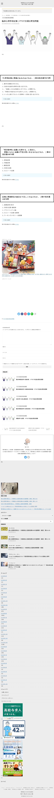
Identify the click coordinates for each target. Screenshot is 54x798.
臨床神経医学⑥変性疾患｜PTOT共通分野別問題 (30, 409)
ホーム (3, 787)
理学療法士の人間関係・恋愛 (18, 789)
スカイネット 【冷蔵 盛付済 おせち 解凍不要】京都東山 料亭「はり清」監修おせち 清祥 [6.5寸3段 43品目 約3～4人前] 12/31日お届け (27, 275)
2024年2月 (4, 630)
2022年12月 (4, 684)
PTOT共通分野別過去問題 (8, 318)
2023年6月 (4, 659)
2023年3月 (4, 671)
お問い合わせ (5, 692)
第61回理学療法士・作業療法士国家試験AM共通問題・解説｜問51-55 (19, 501)
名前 (4, 346)
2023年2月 (4, 676)
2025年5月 (4, 592)
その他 (48, 789)
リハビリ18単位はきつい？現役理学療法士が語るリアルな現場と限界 (19, 506)
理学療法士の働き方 (29, 789)
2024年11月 (4, 601)
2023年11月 (4, 638)
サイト (4, 358)
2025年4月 (4, 597)
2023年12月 (4, 634)
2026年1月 (4, 584)
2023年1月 (4, 680)
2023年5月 (4, 663)
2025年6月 (4, 588)
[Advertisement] (27, 64)
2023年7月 (4, 655)
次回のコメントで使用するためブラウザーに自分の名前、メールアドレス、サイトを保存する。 (25, 363)
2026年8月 (4, 576)
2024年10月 (4, 605)
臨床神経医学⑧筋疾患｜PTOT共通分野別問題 (29, 379)
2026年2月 (4, 580)
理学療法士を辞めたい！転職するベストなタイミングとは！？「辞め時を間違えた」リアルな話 (26, 509)
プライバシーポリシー (7, 698)
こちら (17, 103)
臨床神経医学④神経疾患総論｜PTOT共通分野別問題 (31, 389)
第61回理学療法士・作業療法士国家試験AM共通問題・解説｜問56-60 (19, 498)
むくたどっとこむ (27, 4)
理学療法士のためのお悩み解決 (27, 791)
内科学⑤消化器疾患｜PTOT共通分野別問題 (29, 399)
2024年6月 (4, 622)
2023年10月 (4, 642)
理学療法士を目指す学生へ (40, 789)
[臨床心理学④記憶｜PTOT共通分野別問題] (28, 314)
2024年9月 (4, 609)
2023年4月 (4, 667)
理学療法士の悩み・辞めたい (29, 787)
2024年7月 (4, 617)
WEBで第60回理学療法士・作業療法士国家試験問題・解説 (16, 504)
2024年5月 (4, 626)
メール (5, 352)
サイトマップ (5, 695)
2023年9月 (4, 646)
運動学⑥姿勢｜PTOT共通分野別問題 (27, 418)
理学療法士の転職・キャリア (42, 787)
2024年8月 (4, 613)
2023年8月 (4, 651)
